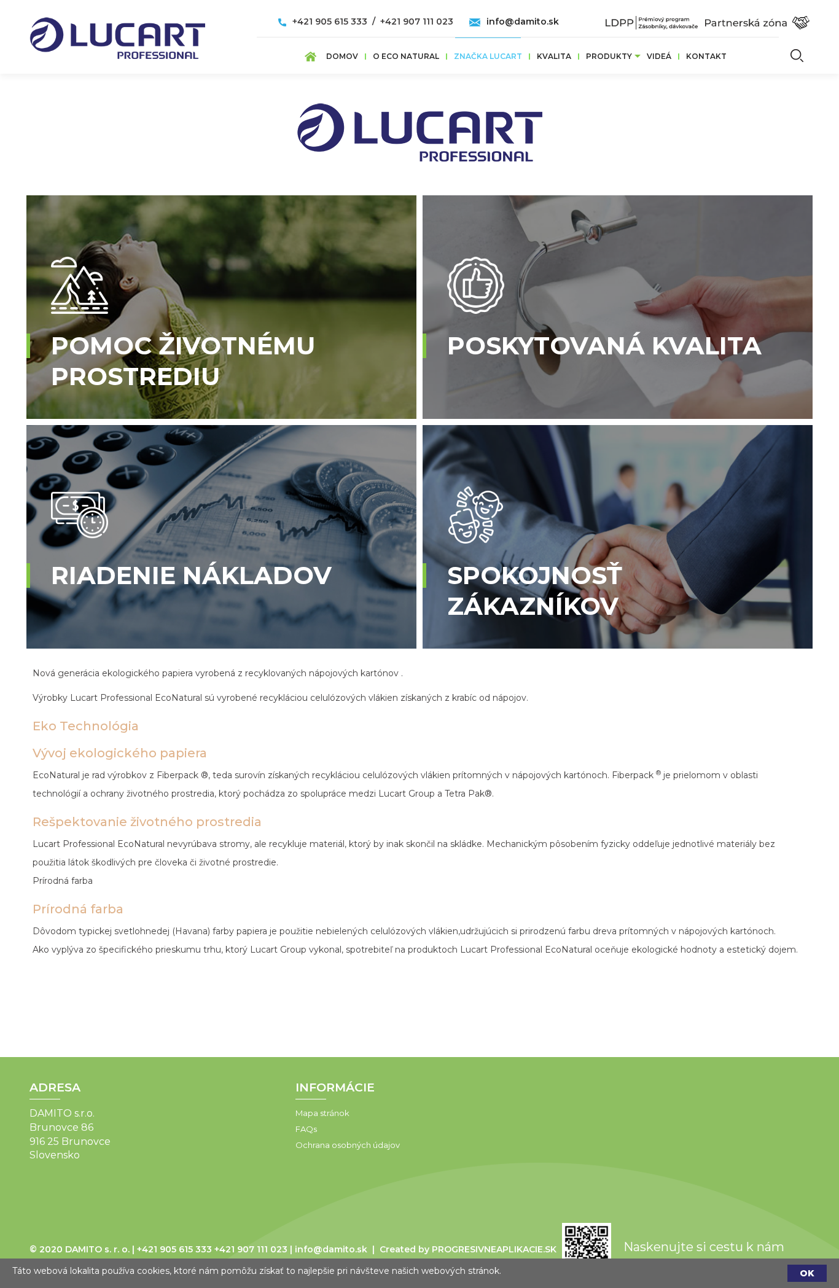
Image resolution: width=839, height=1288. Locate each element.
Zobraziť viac (103, 413)
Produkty (609, 56)
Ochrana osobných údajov (347, 1145)
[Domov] (117, 34)
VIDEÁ (659, 56)
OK (807, 1273)
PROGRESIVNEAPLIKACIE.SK (494, 1249)
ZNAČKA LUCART (488, 56)
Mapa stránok (322, 1113)
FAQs (306, 1129)
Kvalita (554, 56)
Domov (342, 56)
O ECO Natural (406, 56)
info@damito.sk (522, 21)
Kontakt (706, 56)
